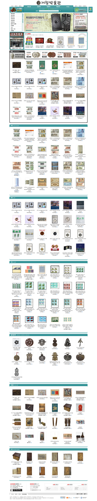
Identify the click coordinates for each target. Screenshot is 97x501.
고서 (12, 27)
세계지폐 (13, 18)
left (24, 41)
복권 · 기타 (13, 28)
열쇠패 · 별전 (13, 23)
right (86, 41)
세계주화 (13, 20)
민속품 (12, 25)
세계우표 (13, 22)
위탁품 (12, 30)
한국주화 (13, 15)
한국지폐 (13, 13)
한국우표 (13, 17)
